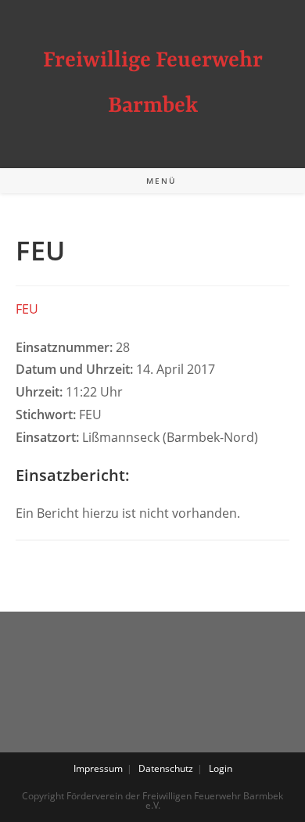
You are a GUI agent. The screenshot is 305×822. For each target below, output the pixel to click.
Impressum (98, 768)
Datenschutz (165, 768)
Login (220, 768)
